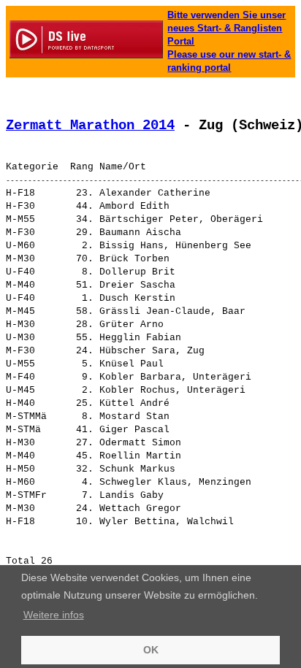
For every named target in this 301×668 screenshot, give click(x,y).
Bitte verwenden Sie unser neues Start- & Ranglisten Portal (226, 28)
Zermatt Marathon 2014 (90, 126)
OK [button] (151, 650)
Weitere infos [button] (53, 615)
